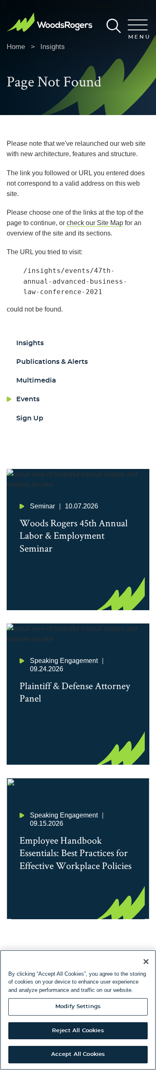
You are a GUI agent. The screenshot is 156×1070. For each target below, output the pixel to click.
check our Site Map (95, 222)
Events (28, 399)
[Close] (146, 961)
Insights (52, 47)
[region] (78, 1010)
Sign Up (29, 418)
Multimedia (36, 380)
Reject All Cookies (78, 1030)
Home (16, 47)
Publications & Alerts (52, 361)
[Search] (113, 26)
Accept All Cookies (78, 1054)
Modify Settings (78, 1006)
